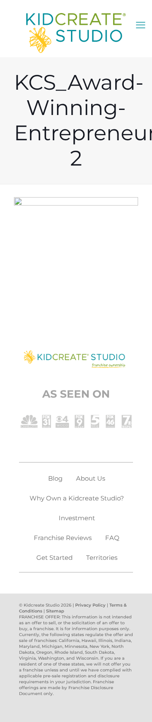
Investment (77, 518)
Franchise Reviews (63, 538)
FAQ (112, 538)
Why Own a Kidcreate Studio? (77, 498)
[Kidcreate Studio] (76, 33)
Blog (55, 478)
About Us (90, 478)
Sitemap (55, 611)
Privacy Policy (90, 605)
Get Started (54, 558)
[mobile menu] (140, 25)
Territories (101, 558)
